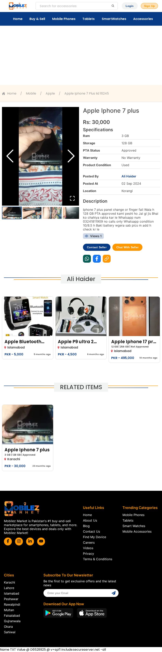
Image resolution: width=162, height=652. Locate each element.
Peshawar (11, 599)
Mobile (31, 93)
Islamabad (11, 593)
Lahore (9, 588)
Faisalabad (12, 615)
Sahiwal (9, 632)
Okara (8, 627)
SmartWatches (114, 19)
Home (18, 19)
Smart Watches (133, 526)
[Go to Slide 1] (12, 213)
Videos (88, 548)
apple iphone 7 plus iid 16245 (86, 93)
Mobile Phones (63, 19)
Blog (86, 526)
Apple (50, 93)
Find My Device (94, 537)
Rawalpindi (12, 604)
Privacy (88, 554)
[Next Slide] (71, 156)
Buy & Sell (37, 19)
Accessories (143, 19)
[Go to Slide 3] (52, 213)
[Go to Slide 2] (32, 213)
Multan (9, 610)
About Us (90, 520)
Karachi (9, 582)
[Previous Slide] (10, 156)
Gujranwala (12, 621)
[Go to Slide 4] (72, 213)
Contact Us (91, 531)
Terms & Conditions (97, 559)
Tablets (88, 19)
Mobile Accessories (137, 531)
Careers (89, 542)
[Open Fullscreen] (72, 199)
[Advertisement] (81, 55)
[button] (40, 156)
